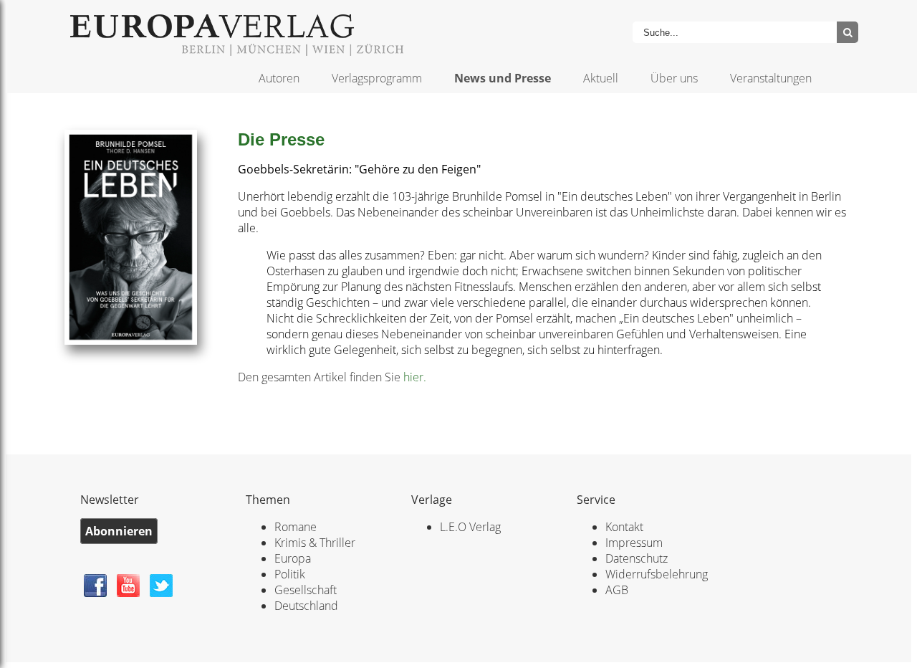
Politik (289, 574)
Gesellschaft (305, 590)
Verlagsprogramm (377, 78)
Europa (292, 558)
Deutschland (306, 606)
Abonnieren (119, 531)
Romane (295, 527)
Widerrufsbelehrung (656, 574)
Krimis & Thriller (314, 542)
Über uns (674, 78)
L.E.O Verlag (470, 527)
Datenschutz (636, 558)
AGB (616, 590)
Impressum (634, 542)
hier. (414, 377)
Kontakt (624, 527)
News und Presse (502, 78)
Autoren (279, 78)
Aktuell (600, 78)
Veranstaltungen (771, 78)
